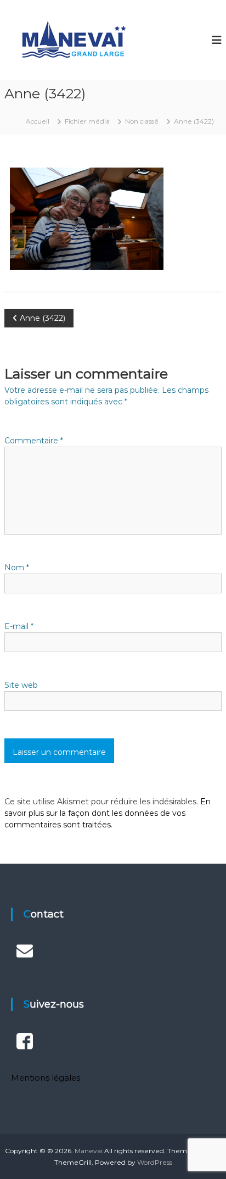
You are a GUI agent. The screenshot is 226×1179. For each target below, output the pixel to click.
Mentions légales (45, 1077)
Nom (16, 567)
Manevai (89, 1151)
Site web (21, 685)
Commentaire (33, 441)
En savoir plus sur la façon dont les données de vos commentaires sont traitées (107, 813)
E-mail (18, 626)
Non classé (142, 121)
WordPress (154, 1162)
